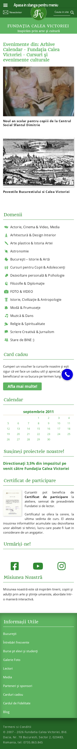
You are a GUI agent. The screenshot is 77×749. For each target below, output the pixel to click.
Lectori (8, 668)
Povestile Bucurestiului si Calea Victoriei (36, 192)
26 (8, 439)
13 (18, 428)
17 (58, 428)
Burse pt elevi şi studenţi (20, 651)
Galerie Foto (11, 660)
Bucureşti (9, 634)
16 (48, 428)
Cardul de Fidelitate (16, 703)
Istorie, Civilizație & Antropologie (36, 299)
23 (48, 434)
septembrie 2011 (38, 411)
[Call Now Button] (67, 374)
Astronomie (19, 251)
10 (58, 423)
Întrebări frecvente (16, 642)
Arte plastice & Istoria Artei (31, 243)
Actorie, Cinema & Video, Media (35, 227)
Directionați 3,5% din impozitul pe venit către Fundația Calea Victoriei (36, 466)
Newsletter (15, 12)
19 (8, 434)
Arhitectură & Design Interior (33, 235)
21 (28, 434)
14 (28, 428)
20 (18, 434)
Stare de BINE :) (22, 340)
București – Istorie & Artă (30, 259)
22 (38, 434)
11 (68, 423)
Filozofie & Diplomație (27, 283)
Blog (6, 712)
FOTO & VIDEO (21, 291)
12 (8, 428)
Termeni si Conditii (17, 727)
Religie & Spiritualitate (27, 323)
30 (48, 439)
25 (68, 434)
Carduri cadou (13, 694)
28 (28, 439)
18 (68, 428)
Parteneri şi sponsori (17, 686)
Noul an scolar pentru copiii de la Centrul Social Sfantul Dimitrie (37, 123)
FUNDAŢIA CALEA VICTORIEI (38, 26)
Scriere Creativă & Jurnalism (32, 332)
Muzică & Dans (21, 315)
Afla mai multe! (22, 386)
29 (38, 439)
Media (7, 677)
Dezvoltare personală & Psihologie (37, 275)
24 (58, 434)
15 (38, 428)
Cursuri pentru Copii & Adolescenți (37, 267)
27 (18, 439)
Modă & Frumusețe (25, 307)
